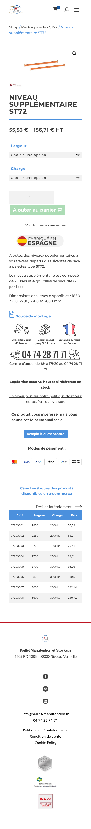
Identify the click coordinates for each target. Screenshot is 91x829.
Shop (13, 27)
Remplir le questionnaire (45, 434)
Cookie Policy (45, 742)
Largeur (19, 145)
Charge (18, 168)
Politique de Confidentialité (45, 730)
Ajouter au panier (34, 210)
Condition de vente (45, 736)
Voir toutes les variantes (45, 225)
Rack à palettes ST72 (39, 27)
